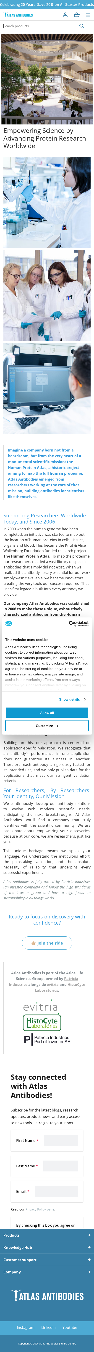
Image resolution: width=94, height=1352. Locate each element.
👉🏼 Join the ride (47, 943)
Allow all (47, 713)
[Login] (65, 14)
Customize (44, 725)
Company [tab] (12, 1272)
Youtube (70, 1327)
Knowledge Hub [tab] (17, 1247)
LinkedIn (48, 1327)
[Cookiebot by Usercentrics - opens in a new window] (69, 624)
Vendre (72, 1343)
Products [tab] (11, 1235)
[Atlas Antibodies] (18, 14)
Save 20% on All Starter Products (65, 4)
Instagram (25, 1327)
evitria (53, 984)
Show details (69, 699)
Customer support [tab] (20, 1259)
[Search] (81, 26)
